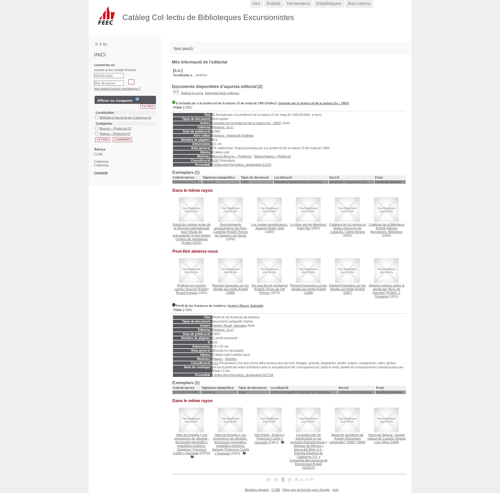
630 (215, 160)
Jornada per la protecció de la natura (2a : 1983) (313, 103)
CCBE (275, 490)
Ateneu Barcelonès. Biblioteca (386, 230)
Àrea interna (359, 3)
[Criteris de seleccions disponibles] (176, 93)
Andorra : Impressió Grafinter (233, 135)
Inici (256, 3)
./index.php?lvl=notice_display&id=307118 (243, 375)
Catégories (104, 123)
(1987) (347, 289)
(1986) (308, 289)
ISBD (188, 107)
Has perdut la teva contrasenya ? (117, 89)
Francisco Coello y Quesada (190, 451)
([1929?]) (309, 451)
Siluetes (230, 359)
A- (96, 43)
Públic (178, 107)
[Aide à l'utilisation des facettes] (137, 99)
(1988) (230, 289)
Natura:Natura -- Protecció (272, 156)
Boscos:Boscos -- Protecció (232, 156)
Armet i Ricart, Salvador (246, 306)
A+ (105, 44)
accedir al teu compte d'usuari (115, 70)
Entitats (273, 3)
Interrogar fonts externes (222, 93)
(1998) (347, 438)
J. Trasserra (388, 294)
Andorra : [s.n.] (223, 127)
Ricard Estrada (186, 293)
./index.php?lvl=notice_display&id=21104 (242, 165)
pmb (335, 490)
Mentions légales (257, 490)
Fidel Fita (303, 228)
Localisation (105, 113)
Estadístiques (328, 3)
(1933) (192, 234)
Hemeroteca (298, 3)
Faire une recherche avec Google (306, 490)
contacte (101, 173)
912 (215, 363)
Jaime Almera (355, 232)
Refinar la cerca (192, 93)
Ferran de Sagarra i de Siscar (231, 233)
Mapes (218, 359)
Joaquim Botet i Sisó (269, 228)
